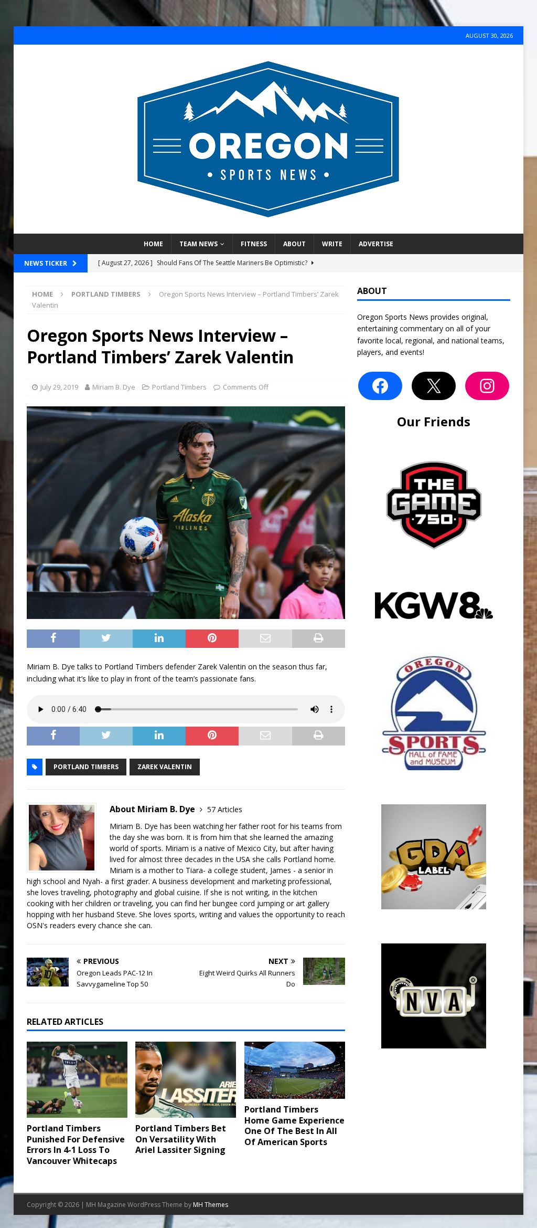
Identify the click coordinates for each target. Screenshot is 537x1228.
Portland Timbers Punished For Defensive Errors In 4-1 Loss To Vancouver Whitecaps (76, 1144)
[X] (434, 386)
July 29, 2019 (59, 387)
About (294, 243)
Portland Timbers (179, 387)
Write (332, 243)
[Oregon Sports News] (268, 228)
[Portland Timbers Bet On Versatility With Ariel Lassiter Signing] (185, 1080)
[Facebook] (380, 386)
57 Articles (224, 809)
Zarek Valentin (164, 766)
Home (153, 243)
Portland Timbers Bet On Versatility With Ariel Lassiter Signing (180, 1139)
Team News (198, 243)
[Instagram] (487, 386)
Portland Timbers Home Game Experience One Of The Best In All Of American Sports (294, 1126)
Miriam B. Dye (113, 387)
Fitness (254, 243)
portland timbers (86, 766)
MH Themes (210, 1204)
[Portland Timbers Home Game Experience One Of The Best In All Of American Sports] (294, 1070)
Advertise (376, 243)
